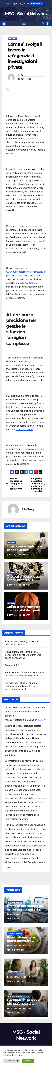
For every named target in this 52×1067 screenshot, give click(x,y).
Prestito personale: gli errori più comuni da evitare (25, 909)
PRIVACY (40, 719)
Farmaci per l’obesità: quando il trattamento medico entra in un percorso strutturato (22, 686)
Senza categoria (15, 902)
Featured (12, 39)
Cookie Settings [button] (12, 1061)
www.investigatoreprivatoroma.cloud (25, 271)
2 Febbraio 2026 (18, 946)
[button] (43, 23)
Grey (23, 75)
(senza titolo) (12, 665)
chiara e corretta (24, 429)
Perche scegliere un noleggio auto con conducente (17, 483)
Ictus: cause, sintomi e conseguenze (24, 548)
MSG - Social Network (26, 13)
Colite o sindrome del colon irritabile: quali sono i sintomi (24, 610)
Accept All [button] (27, 1061)
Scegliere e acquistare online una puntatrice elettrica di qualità (36, 485)
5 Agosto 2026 (18, 914)
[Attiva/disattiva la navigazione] (24, 24)
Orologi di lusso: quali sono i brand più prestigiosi (24, 579)
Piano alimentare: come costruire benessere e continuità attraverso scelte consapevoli (23, 654)
